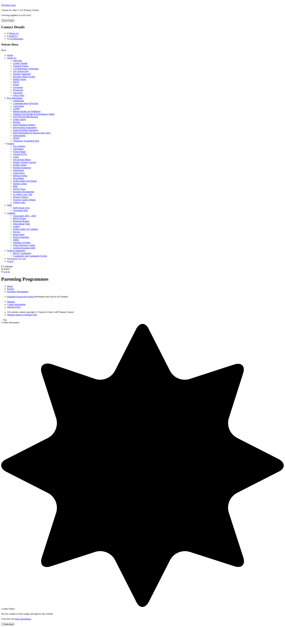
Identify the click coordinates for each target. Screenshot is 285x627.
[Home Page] (8, 5)
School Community (16, 250)
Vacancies (17, 92)
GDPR (16, 108)
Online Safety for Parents (25, 181)
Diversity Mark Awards (24, 76)
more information (23, 619)
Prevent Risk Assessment (25, 127)
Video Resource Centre (24, 245)
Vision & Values (20, 66)
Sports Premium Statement (25, 130)
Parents (10, 143)
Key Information (15, 98)
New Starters (19, 146)
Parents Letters (20, 183)
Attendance (18, 149)
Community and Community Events (30, 256)
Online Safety (19, 119)
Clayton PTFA (20, 154)
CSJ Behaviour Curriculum (26, 68)
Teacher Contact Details (24, 199)
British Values (19, 79)
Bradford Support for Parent (20, 296)
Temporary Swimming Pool (26, 141)
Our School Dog (21, 71)
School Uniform (20, 197)
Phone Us (14, 33)
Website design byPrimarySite (22, 315)
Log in (10, 261)
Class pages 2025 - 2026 (24, 215)
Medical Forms (20, 175)
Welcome (17, 60)
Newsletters (18, 178)
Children (11, 213)
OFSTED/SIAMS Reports (25, 117)
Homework (18, 170)
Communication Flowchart (25, 103)
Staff (9, 205)
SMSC (16, 240)
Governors (18, 87)
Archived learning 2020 (24, 248)
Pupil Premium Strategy (24, 125)
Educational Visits (21, 224)
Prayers (16, 232)
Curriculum (18, 106)
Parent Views (19, 189)
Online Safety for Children (25, 229)
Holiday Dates (20, 165)
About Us (11, 58)
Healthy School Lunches (24, 162)
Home (10, 55)
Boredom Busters (21, 221)
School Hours (19, 151)
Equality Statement (22, 74)
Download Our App (16, 258)
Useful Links (19, 202)
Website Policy (14, 307)
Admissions (18, 100)
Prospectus (18, 90)
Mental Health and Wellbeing (27, 111)
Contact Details (20, 63)
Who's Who (18, 95)
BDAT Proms (19, 218)
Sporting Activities (21, 242)
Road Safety (19, 234)
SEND (16, 138)
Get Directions (16, 38)
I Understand (7, 624)
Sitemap (11, 301)
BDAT (16, 82)
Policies (16, 122)
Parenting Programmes (23, 191)
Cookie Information (16, 304)
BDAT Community (22, 253)
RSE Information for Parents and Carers (31, 133)
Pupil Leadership (21, 237)
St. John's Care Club (22, 194)
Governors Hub (20, 210)
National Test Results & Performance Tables (33, 114)
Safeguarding (19, 135)
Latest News (19, 173)
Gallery (16, 226)
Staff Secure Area (21, 207)
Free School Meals (22, 159)
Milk (15, 186)
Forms (16, 84)
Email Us (13, 36)
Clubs (16, 157)
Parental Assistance (22, 167)
